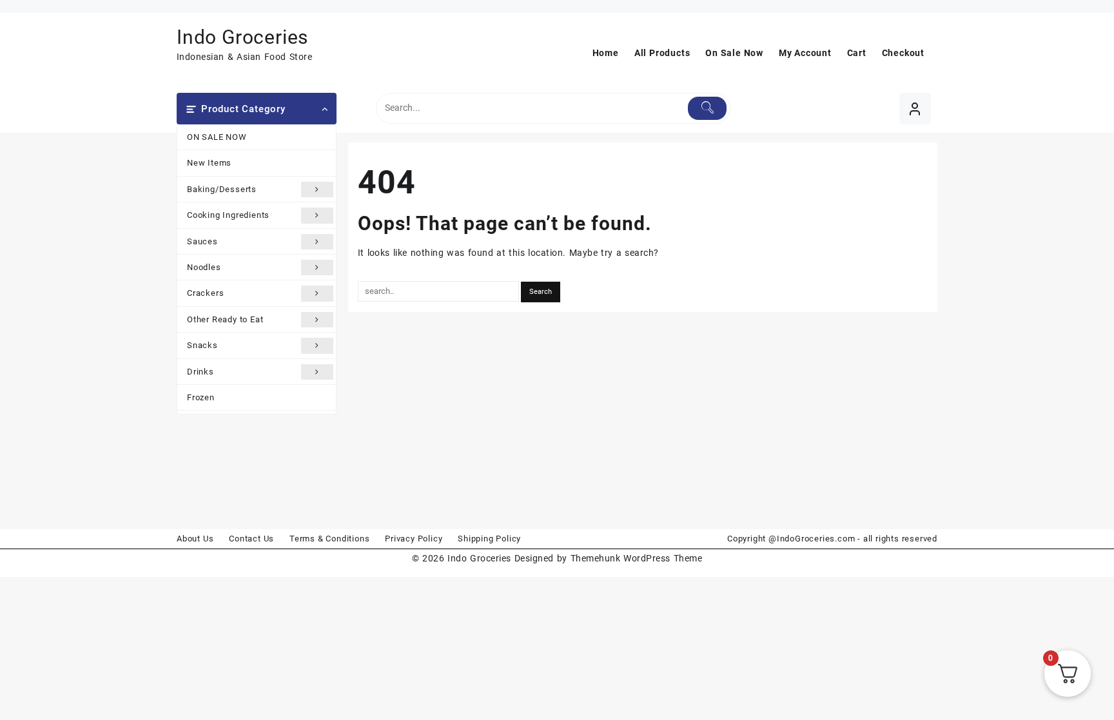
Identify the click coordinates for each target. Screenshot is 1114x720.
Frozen (201, 397)
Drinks (200, 371)
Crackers (205, 293)
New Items (209, 163)
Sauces (202, 241)
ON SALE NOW (217, 137)
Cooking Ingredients (228, 215)
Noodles (204, 267)
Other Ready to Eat (225, 319)
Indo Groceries (242, 37)
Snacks (202, 345)
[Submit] (707, 108)
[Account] (915, 108)
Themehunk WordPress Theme (636, 558)
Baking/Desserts (222, 189)
